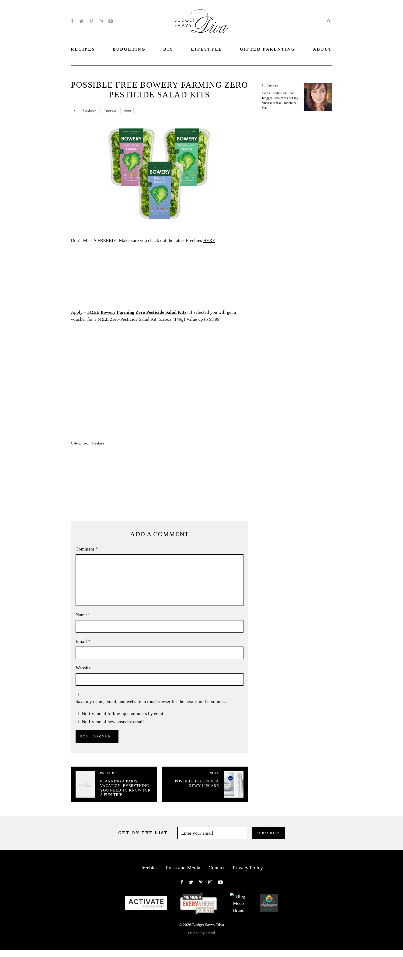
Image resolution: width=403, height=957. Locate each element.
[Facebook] (72, 21)
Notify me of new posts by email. (113, 721)
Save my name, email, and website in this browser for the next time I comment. (151, 701)
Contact (216, 868)
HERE (209, 240)
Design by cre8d (201, 933)
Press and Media (183, 868)
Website (83, 667)
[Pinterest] (91, 21)
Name (83, 614)
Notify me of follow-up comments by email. (124, 713)
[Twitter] (81, 21)
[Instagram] (100, 21)
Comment (87, 548)
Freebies (98, 443)
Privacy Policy (248, 868)
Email (83, 641)
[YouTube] (111, 21)
